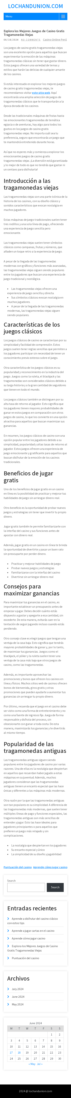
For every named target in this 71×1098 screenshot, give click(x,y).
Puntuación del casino (18, 867)
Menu (8, 16)
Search (11, 881)
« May (32, 1064)
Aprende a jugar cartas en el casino (33, 931)
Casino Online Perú (55, 39)
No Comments (31, 39)
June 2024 (18, 997)
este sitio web (41, 93)
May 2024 (17, 1004)
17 (11, 1053)
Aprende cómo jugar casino (50, 867)
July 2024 (17, 989)
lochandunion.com (35, 6)
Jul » (39, 1064)
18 (19, 1053)
